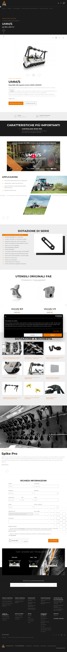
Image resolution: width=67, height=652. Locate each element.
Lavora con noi (59, 618)
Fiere (29, 617)
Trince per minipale (7, 601)
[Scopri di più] (4, 30)
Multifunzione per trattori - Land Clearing (58, 602)
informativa (22, 528)
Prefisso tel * (12, 511)
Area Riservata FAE (60, 648)
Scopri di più (5, 464)
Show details (56, 331)
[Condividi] (63, 37)
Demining (4, 620)
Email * (10, 504)
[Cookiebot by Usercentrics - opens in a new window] (56, 316)
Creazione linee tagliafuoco (13, 183)
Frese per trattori (19, 599)
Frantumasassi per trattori (45, 600)
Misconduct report (52, 645)
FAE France (43, 624)
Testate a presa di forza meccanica (30, 8)
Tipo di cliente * (38, 504)
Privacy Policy (13, 526)
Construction (5, 618)
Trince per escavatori (7, 603)
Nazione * (36, 490)
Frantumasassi (46, 598)
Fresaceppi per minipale (31, 603)
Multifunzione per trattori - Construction (58, 606)
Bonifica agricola (10, 190)
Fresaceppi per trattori (31, 600)
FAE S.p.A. (4, 8)
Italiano (6, 634)
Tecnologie (31, 620)
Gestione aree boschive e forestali (15, 180)
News (29, 613)
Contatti (56, 615)
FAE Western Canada (46, 629)
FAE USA (42, 626)
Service (56, 613)
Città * (35, 497)
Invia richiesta (53, 540)
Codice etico (43, 645)
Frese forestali (20, 598)
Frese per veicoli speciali (19, 602)
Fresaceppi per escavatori (31, 606)
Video (29, 622)
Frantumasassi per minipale (45, 603)
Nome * (10, 483)
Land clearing (16, 8)
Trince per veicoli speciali (6, 605)
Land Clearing (18, 615)
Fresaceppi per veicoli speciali (32, 609)
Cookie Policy (36, 645)
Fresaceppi (31, 598)
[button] (27, 75)
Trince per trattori (43, 8)
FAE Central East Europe (45, 622)
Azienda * (11, 490)
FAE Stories (31, 619)
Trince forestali (7, 598)
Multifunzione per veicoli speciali (58, 610)
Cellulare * (37, 511)
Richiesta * (11, 518)
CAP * (22, 497)
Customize (32, 335)
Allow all (53, 335)
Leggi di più (12, 98)
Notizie (29, 615)
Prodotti (10, 8)
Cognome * (37, 483)
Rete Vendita (44, 618)
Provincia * (11, 497)
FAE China (43, 631)
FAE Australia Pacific (46, 628)
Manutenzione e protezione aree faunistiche (15, 186)
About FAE (43, 616)
